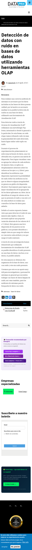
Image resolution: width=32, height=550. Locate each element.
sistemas (7, 291)
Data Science (8, 89)
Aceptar (4, 547)
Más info (25, 542)
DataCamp (22, 392)
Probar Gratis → (10, 484)
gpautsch (11, 83)
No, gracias (15, 547)
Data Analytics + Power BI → (14, 361)
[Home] (17, 4)
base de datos (15, 291)
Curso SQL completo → (12, 351)
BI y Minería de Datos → (12, 356)
